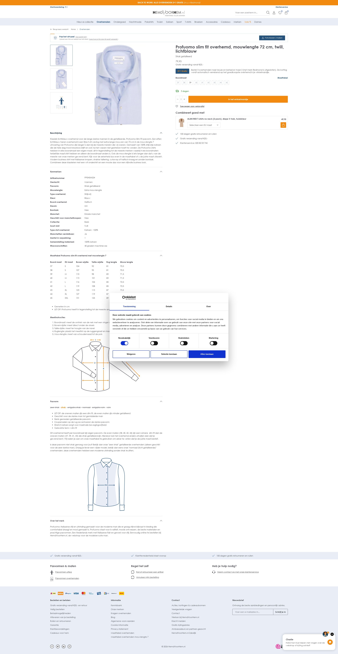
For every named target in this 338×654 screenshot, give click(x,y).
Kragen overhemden (121, 613)
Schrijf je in (280, 612)
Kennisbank (116, 605)
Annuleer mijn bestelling (147, 577)
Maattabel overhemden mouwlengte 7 (129, 637)
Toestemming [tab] (129, 306)
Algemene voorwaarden (123, 621)
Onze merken (117, 609)
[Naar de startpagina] (169, 13)
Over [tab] (208, 306)
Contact (176, 600)
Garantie (54, 625)
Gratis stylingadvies (181, 625)
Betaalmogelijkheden (60, 613)
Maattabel (283, 78)
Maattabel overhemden (122, 633)
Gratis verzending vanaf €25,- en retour (68, 605)
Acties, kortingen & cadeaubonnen (189, 605)
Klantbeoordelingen (59, 629)
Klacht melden (179, 621)
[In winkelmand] (283, 125)
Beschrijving (56, 133)
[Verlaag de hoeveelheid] (178, 99)
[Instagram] (69, 646)
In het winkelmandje (238, 99)
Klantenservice (282, 7)
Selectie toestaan (169, 354)
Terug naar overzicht (60, 29)
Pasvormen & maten (63, 566)
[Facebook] (52, 646)
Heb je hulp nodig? (224, 566)
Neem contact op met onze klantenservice (238, 572)
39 (190, 82)
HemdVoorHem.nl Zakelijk (184, 633)
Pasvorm (54, 401)
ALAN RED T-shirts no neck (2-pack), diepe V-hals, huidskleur (216, 119)
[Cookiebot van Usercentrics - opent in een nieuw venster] (124, 298)
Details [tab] (169, 306)
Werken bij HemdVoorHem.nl (185, 617)
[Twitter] (58, 646)
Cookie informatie (119, 625)
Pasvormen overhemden (67, 578)
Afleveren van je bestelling (63, 617)
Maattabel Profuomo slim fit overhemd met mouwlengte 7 (78, 255)
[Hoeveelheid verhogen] (184, 99)
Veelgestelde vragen (182, 609)
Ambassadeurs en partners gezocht (189, 629)
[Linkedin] (63, 646)
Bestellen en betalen (60, 600)
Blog (113, 617)
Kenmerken (55, 171)
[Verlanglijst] (279, 12)
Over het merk (57, 521)
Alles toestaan (206, 354)
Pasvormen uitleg (63, 572)
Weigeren (131, 354)
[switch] (154, 343)
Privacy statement (119, 629)
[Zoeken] (268, 12)
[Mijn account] (273, 12)
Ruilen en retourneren (60, 621)
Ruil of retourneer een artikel (149, 572)
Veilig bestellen (57, 609)
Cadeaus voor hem (59, 633)
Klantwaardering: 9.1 (58, 7)
